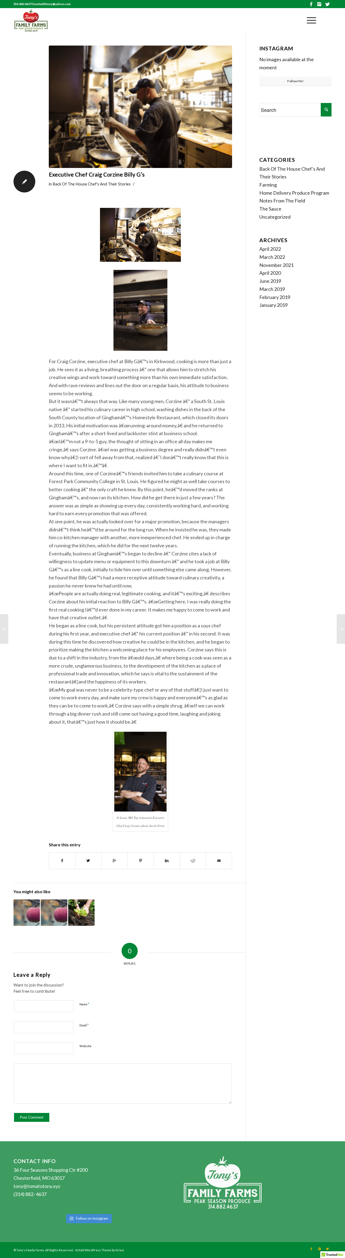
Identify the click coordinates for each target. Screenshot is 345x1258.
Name (84, 1004)
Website (85, 1046)
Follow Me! (295, 81)
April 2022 (270, 249)
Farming (268, 185)
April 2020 (270, 273)
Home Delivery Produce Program (294, 193)
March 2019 (272, 289)
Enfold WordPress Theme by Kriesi (99, 1250)
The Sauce (270, 209)
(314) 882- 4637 (30, 1194)
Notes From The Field (282, 201)
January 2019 (273, 305)
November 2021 (276, 265)
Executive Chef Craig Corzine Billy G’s (97, 174)
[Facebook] (311, 4)
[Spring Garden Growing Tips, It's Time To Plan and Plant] (81, 912)
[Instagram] (319, 4)
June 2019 (270, 281)
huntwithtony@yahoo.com (52, 4)
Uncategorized (275, 217)
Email (84, 1025)
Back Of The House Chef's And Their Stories (92, 184)
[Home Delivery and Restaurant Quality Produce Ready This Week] (26, 912)
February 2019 (274, 297)
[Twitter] (327, 4)
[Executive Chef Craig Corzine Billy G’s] (140, 107)
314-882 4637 (22, 4)
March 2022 (272, 257)
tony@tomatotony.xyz (36, 1186)
